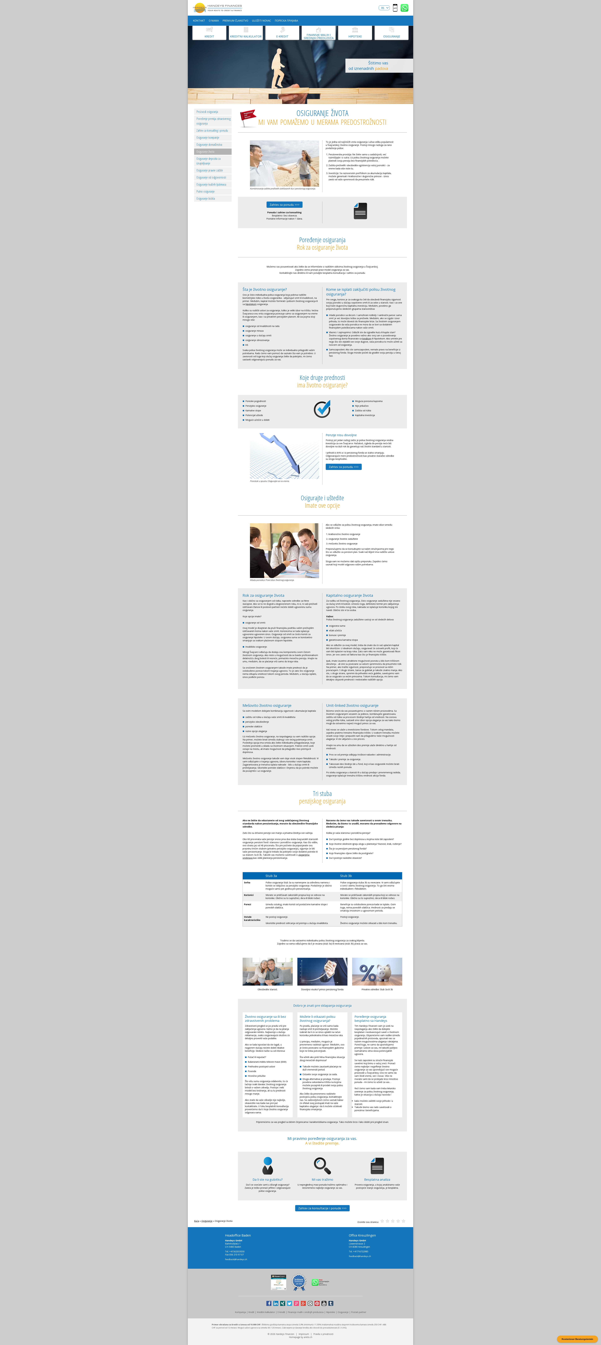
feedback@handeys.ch (236, 1259)
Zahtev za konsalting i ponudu (212, 130)
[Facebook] (268, 1303)
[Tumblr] (330, 1303)
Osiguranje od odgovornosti (211, 177)
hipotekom (251, 304)
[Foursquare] (296, 1303)
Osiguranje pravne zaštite (209, 170)
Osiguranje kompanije (207, 137)
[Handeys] (395, 10)
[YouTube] (323, 1303)
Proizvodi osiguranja (207, 112)
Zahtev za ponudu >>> (284, 205)
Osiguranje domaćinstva (209, 144)
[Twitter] (289, 1303)
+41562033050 (236, 1251)
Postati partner (358, 1312)
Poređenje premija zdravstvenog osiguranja (213, 121)
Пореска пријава (286, 20)
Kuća (196, 1220)
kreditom (366, 338)
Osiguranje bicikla (205, 198)
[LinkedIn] (275, 1303)
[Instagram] (310, 1303)
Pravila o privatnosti (323, 1333)
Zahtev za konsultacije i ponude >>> (322, 1208)
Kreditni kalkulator (266, 1312)
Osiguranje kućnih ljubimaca (211, 184)
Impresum (304, 1333)
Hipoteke (330, 1312)
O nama (214, 20)
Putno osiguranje (205, 191)
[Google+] (303, 1303)
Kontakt (199, 20)
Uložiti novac (261, 20)
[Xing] (282, 1303)
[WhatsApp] (404, 10)
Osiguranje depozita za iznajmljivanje (208, 160)
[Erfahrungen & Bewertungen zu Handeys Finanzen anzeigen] (278, 1288)
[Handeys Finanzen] (218, 11)
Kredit (251, 1312)
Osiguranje (206, 1220)
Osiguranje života (205, 151)
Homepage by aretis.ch (300, 1337)
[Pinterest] (317, 1303)
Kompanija (240, 1312)
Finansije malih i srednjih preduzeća (306, 1312)
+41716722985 (360, 1251)
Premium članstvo (235, 20)
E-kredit (281, 1312)
